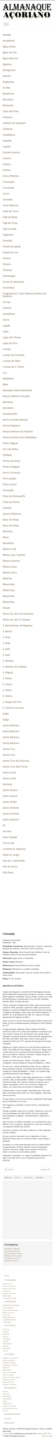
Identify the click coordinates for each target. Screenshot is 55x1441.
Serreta (7, 831)
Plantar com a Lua (8, 1312)
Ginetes (7, 308)
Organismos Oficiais (9, 1406)
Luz (5, 372)
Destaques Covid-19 (12, 1258)
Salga (6, 719)
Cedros (7, 164)
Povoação (8, 490)
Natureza (6, 1346)
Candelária (9, 134)
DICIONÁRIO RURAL (12, 1414)
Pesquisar (6, 1367)
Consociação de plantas (10, 1310)
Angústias (8, 81)
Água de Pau (10, 52)
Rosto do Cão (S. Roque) (16, 619)
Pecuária (5, 1341)
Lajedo (6, 325)
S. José (6, 654)
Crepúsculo (6, 1291)
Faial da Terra (11, 211)
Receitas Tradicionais (10, 1384)
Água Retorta (10, 58)
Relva (6, 537)
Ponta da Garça (11, 460)
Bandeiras (8, 93)
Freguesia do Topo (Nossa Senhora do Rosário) (25, 295)
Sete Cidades (10, 837)
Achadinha (9, 40)
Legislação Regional (12, 1248)
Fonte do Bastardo (13, 281)
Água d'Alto (9, 46)
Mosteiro (8, 402)
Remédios (8, 543)
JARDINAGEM (10, 1301)
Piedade (7, 455)
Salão (6, 713)
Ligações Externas (11, 1260)
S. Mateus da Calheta (15, 666)
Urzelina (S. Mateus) (14, 848)
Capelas (7, 140)
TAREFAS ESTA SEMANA (11, 1305)
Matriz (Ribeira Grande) (16, 396)
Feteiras (7, 270)
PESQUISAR (9, 1423)
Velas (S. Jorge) (11, 854)
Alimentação (7, 1348)
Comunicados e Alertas (13, 1253)
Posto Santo (10, 484)
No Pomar (6, 1329)
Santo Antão (10, 801)
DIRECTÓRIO (7, 1403)
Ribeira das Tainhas (14, 554)
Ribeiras (7, 578)
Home (6, 1275)
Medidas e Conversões (10, 1358)
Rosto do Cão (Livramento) (18, 613)
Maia (5, 384)
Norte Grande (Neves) (15, 419)
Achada (7, 34)
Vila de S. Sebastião (14, 860)
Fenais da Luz (10, 252)
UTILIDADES (9, 1354)
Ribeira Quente (11, 560)
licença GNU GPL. (44, 1433)
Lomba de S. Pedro (13, 366)
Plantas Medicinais (9, 1317)
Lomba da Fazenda (13, 355)
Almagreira (9, 70)
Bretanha (8, 105)
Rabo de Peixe (11, 519)
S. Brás (6, 637)
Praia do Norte (11, 502)
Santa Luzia (9, 772)
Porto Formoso (11, 472)
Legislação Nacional (12, 1251)
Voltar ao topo (47, 1436)
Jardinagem (6, 1339)
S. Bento (7, 631)
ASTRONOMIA (10, 1280)
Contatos (7, 1418)
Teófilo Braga (7, 1322)
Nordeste (8, 407)
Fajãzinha (8, 234)
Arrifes (6, 87)
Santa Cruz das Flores (15, 766)
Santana (7, 784)
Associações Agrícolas (10, 1408)
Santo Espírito (11, 819)
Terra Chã (8, 843)
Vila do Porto (10, 866)
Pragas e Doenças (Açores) (12, 1377)
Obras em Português (9, 1372)
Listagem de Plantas (9, 1363)
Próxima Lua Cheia (9, 1286)
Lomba (7, 349)
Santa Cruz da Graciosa (16, 760)
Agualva (7, 64)
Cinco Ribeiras (11, 175)
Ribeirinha (8, 584)
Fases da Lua (7, 1284)
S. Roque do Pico (12, 701)
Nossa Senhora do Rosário (18, 431)
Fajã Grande (9, 228)
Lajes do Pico (10, 343)
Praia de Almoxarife (14, 496)
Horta (6, 319)
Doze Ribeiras (10, 205)
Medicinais (6, 1334)
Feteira (7, 258)
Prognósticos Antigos (9, 1298)
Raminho (8, 531)
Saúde (5, 1401)
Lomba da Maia (11, 360)
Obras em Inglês (8, 1375)
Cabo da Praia (11, 111)
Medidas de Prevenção (13, 1256)
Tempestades (7, 1399)
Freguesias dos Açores (10, 1365)
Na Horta (6, 1331)
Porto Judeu (9, 478)
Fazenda (7, 240)
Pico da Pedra (10, 449)
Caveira (7, 158)
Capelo (7, 146)
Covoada (7, 199)
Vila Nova (8, 872)
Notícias (5, 1391)
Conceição (8, 181)
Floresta (5, 1336)
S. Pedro (7, 678)
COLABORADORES (9, 1320)
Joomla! (6, 1433)
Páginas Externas (8, 1382)
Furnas (7, 302)
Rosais (6, 607)
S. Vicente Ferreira (13, 707)
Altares (7, 76)
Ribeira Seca (10, 566)
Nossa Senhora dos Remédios (20, 437)
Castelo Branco (11, 152)
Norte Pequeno (11, 425)
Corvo (6, 193)
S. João (6, 649)
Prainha (7, 507)
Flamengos (9, 275)
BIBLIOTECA (7, 1370)
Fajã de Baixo (10, 217)
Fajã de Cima (10, 223)
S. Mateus (8, 660)
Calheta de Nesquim (14, 123)
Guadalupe (9, 313)
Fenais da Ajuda (12, 246)
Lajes (6, 331)
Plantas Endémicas (9, 1360)
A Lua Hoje (6, 1315)
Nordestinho (10, 413)
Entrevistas (6, 1394)
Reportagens (7, 1396)
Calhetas (8, 128)
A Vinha (5, 1351)
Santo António (11, 807)
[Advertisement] (27, 902)
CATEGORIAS (10, 1325)
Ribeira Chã (9, 549)
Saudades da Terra (9, 1379)
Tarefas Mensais (8, 1308)
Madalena (8, 378)
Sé (4, 825)
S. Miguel (8, 672)
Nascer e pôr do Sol (9, 1288)
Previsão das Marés (9, 1293)
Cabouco (8, 117)
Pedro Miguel (10, 443)
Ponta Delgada (11, 466)
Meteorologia (7, 1296)
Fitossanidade (7, 1344)
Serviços (5, 1411)
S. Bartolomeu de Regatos (17, 625)
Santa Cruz (9, 749)
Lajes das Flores (12, 337)
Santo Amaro (10, 790)
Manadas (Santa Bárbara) (17, 390)
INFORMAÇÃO (10, 1387)
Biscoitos (8, 99)
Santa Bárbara (11, 725)
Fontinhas (8, 287)
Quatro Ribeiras (12, 513)
